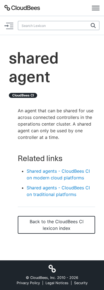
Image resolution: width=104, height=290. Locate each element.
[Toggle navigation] (96, 7)
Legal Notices (57, 283)
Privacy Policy (28, 283)
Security (81, 283)
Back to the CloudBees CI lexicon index (56, 225)
